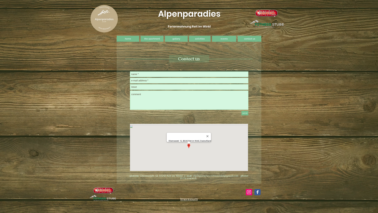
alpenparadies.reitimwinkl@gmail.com (215, 175)
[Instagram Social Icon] (249, 192)
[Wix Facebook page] (257, 192)
